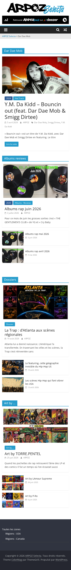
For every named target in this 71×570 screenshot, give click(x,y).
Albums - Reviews (23, 202)
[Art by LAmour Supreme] (13, 477)
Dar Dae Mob (40, 122)
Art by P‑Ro (31, 496)
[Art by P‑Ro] (13, 494)
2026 (8, 202)
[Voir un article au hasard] (65, 29)
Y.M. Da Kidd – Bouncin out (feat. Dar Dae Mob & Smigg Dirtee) (35, 110)
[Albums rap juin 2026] (35, 165)
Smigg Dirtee (54, 122)
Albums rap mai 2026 (37, 233)
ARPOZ (26, 122)
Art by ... (10, 447)
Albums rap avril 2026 (37, 251)
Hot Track (19, 98)
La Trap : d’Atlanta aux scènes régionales (30, 332)
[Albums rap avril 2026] (13, 249)
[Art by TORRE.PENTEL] (35, 410)
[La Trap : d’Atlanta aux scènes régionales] (35, 287)
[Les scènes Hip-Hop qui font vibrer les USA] (13, 379)
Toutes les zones (11, 529)
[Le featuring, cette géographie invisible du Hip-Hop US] (13, 361)
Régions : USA (13, 533)
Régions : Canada (15, 538)
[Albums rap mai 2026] (13, 232)
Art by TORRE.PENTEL (23, 453)
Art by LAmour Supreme (38, 478)
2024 (8, 98)
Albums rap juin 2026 (23, 208)
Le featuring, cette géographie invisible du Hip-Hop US (42, 365)
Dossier (9, 324)
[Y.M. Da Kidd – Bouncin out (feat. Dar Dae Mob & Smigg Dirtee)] (35, 58)
